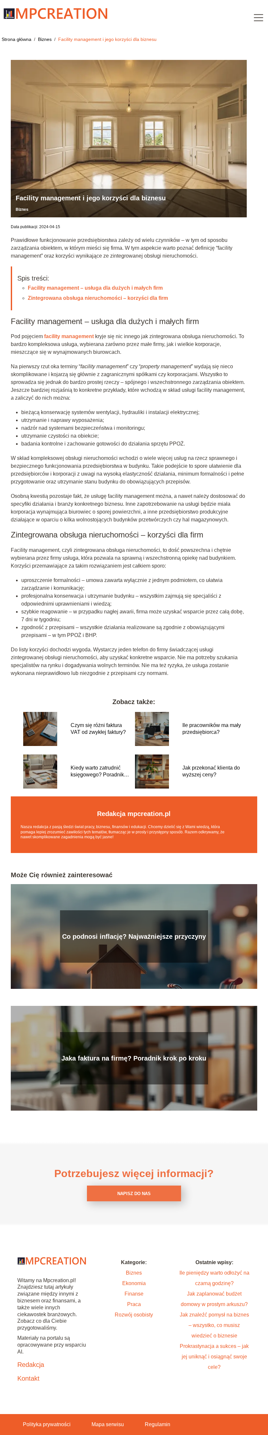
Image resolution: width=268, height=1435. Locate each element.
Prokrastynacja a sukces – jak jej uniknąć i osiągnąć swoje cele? (214, 1356)
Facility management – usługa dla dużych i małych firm (95, 288)
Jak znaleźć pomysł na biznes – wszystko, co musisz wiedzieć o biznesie (214, 1325)
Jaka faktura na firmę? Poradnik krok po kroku (133, 1058)
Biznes (45, 39)
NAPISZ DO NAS (134, 1193)
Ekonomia (134, 1283)
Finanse (134, 1294)
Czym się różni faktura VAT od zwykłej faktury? (98, 728)
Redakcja (30, 1364)
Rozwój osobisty (134, 1314)
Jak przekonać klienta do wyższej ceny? (211, 771)
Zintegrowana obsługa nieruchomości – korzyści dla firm (98, 298)
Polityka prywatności (47, 1424)
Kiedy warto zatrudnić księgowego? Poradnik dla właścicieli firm (97, 771)
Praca (134, 1304)
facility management (69, 336)
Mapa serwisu (108, 1424)
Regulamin (157, 1424)
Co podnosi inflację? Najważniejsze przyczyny (134, 936)
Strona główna (17, 39)
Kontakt (28, 1378)
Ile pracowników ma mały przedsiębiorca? (211, 728)
